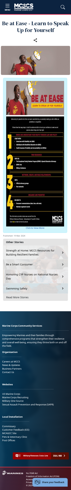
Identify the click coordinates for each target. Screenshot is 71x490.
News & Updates (11, 365)
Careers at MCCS (11, 361)
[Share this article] (35, 40)
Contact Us (8, 372)
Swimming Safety (16, 288)
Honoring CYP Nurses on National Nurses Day (32, 276)
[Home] (23, 7)
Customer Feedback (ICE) (15, 429)
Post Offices (8, 440)
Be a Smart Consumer (19, 264)
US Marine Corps (11, 394)
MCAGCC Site (9, 433)
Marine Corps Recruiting (15, 397)
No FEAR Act (32, 473)
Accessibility (31, 479)
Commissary (9, 426)
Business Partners (11, 368)
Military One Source (12, 400)
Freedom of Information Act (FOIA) (42, 476)
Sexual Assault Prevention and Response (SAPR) (28, 404)
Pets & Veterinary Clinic (14, 436)
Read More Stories (17, 297)
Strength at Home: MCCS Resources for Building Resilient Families (30, 252)
